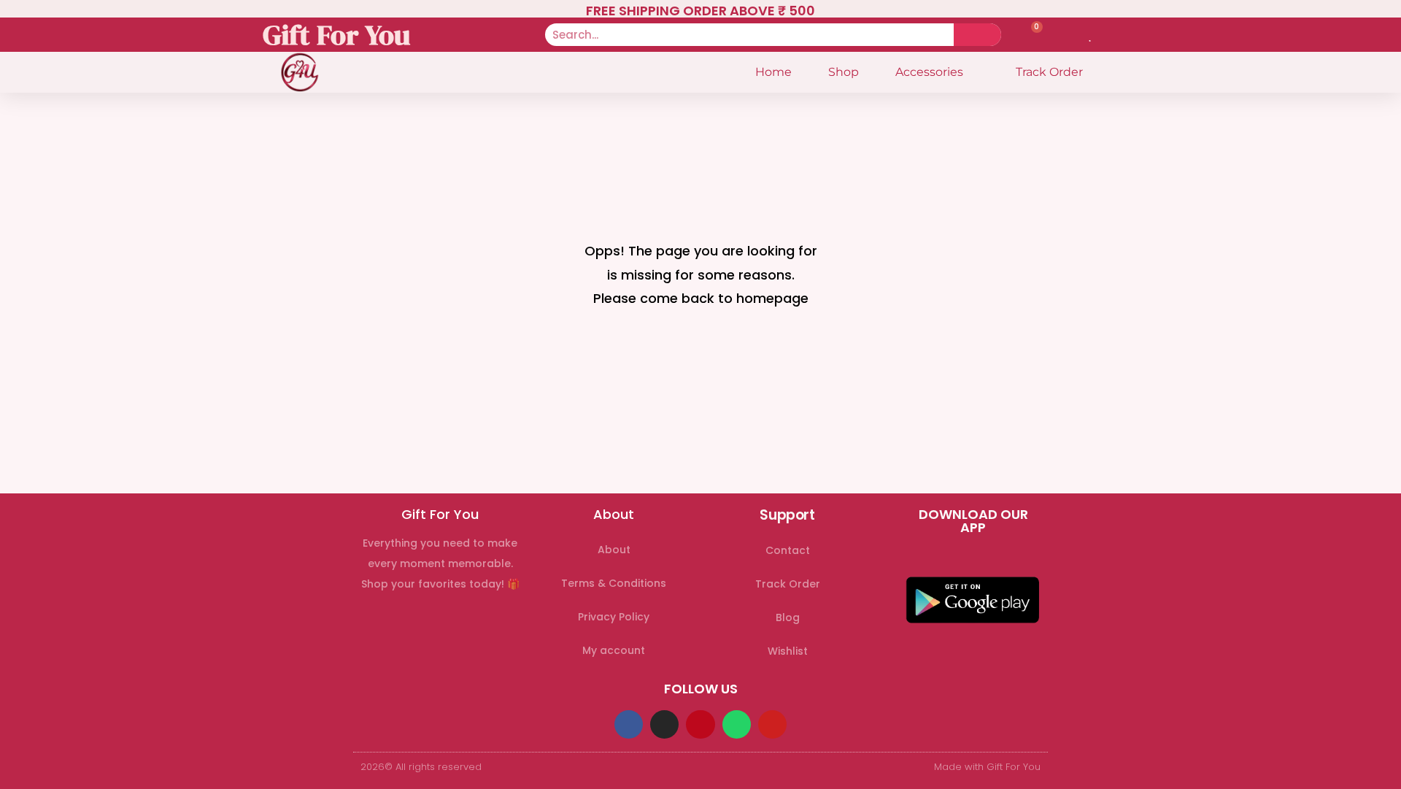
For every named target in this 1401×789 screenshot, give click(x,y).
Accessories (929, 72)
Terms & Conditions (613, 583)
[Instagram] (664, 724)
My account (613, 650)
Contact (787, 550)
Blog (788, 617)
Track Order (1049, 72)
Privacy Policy (613, 616)
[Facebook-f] (628, 724)
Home (773, 72)
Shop (843, 72)
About (614, 549)
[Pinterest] (700, 724)
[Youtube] (772, 724)
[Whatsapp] (736, 724)
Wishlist (788, 651)
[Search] (977, 34)
